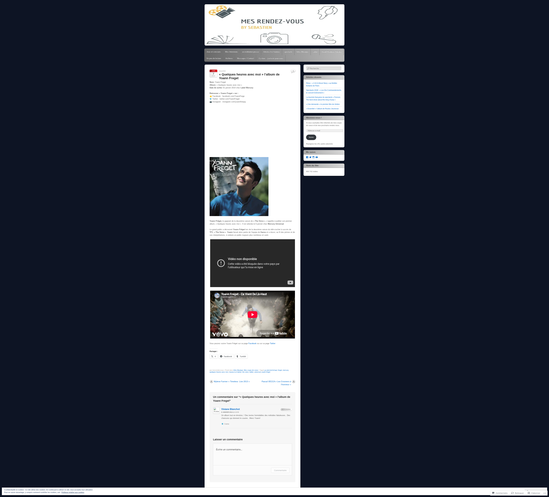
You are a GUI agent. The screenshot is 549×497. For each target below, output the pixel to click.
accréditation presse (250, 52)
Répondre (286, 409)
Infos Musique (302, 52)
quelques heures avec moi (219, 372)
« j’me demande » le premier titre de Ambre (323, 104)
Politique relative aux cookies (72, 492)
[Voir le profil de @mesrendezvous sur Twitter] (310, 157)
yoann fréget (265, 372)
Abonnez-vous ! (314, 118)
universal (257, 372)
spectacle (288, 52)
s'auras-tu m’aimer (235, 372)
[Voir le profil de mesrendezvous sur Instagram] (313, 157)
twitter (251, 372)
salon (315, 52)
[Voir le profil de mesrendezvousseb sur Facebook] (307, 157)
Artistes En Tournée (271, 52)
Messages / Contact (245, 58)
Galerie (222, 71)
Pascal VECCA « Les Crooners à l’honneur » (276, 383)
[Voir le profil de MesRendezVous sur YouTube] (317, 157)
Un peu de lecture (213, 58)
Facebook (252, 343)
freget (280, 370)
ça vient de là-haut (270, 370)
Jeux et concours (213, 52)
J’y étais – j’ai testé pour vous (270, 58)
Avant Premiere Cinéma (331, 52)
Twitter (272, 343)
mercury (286, 370)
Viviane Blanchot (230, 409)
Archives (229, 58)
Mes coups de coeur (251, 370)
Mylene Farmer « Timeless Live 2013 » (232, 381)
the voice (245, 372)
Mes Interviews (231, 52)
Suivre (311, 137)
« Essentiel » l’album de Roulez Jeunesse (322, 109)
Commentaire (280, 470)
